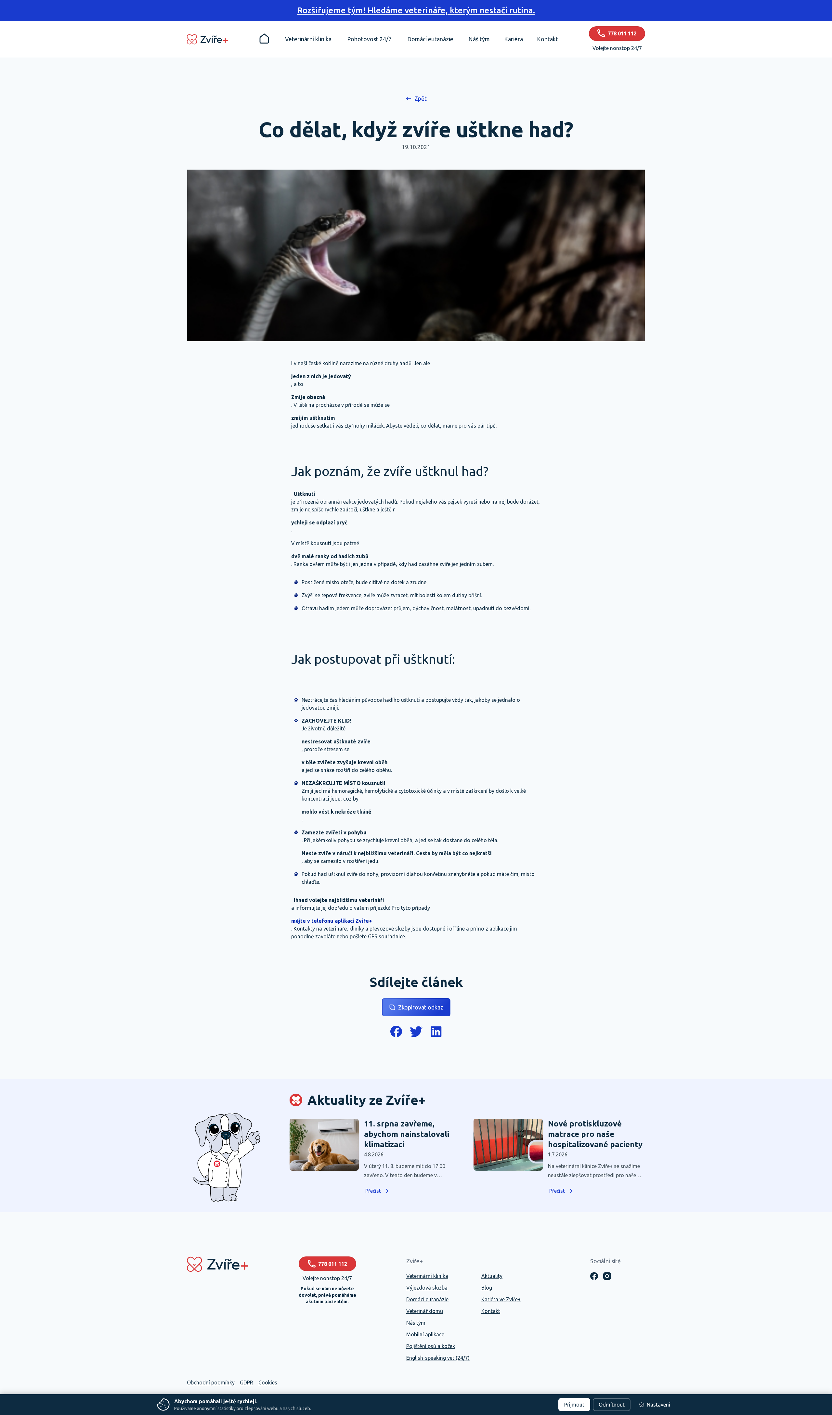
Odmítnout (612, 1405)
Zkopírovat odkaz (420, 1007)
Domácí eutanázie (427, 1299)
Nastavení (658, 1405)
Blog (486, 1288)
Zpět (420, 98)
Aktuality (491, 1276)
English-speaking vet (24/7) (438, 1358)
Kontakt (490, 1311)
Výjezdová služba (427, 1288)
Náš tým (415, 1323)
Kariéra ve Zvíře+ (501, 1299)
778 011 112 (332, 1264)
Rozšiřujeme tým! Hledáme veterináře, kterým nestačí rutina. (416, 10)
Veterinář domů (424, 1311)
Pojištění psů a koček (430, 1346)
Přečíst (373, 1191)
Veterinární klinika (427, 1276)
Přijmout (574, 1405)
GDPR (246, 1382)
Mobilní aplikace (425, 1334)
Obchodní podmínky (211, 1382)
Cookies (267, 1382)
